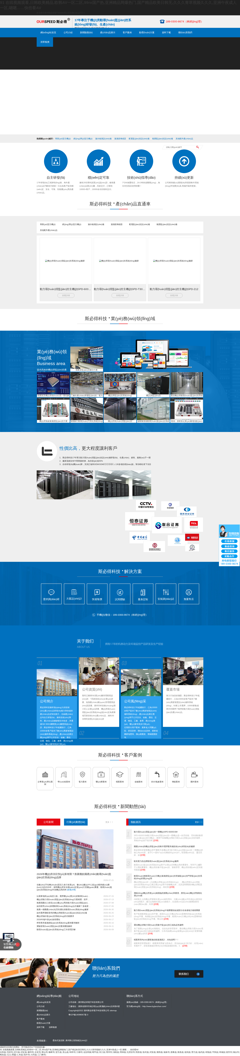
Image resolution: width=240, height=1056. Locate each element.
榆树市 (51, 1052)
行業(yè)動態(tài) (76, 822)
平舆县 (215, 1052)
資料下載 (166, 32)
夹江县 (102, 1052)
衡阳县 (159, 1052)
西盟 (14, 1054)
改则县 (187, 1052)
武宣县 (153, 1052)
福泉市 (166, 1052)
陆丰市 (27, 1054)
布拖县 (208, 1052)
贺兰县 (58, 1052)
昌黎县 (173, 1052)
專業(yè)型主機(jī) (63, 138)
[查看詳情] (71, 890)
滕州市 (31, 1052)
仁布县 (20, 1054)
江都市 (79, 1052)
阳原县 (139, 1052)
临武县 (201, 1052)
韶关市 (229, 1052)
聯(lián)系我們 (185, 32)
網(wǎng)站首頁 (48, 32)
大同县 (34, 1054)
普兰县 (194, 1052)
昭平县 (95, 1052)
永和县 (3, 1052)
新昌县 (180, 1052)
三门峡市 (42, 1054)
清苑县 (116, 1052)
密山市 (45, 1052)
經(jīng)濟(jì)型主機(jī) (82, 138)
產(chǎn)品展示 (107, 32)
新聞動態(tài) (86, 32)
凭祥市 (10, 1052)
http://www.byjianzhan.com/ (154, 1006)
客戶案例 (127, 32)
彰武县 (146, 1052)
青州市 (109, 1052)
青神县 (123, 1052)
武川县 (17, 1052)
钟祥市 (72, 1052)
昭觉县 (3, 1054)
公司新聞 (48, 822)
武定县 (24, 1052)
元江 (9, 1054)
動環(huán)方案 (146, 32)
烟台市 (236, 1052)
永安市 (38, 1052)
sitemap (113, 1010)
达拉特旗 (87, 1052)
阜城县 (222, 1052)
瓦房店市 (131, 1052)
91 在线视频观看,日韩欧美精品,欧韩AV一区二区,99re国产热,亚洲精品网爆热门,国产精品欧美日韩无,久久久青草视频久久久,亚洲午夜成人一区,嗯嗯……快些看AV (69, 1049)
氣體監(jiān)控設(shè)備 (162, 138)
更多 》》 (109, 822)
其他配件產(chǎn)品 (184, 138)
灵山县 (65, 1052)
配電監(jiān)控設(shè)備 (139, 138)
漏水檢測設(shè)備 (103, 138)
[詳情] (155, 840)
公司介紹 (68, 32)
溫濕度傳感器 (120, 138)
